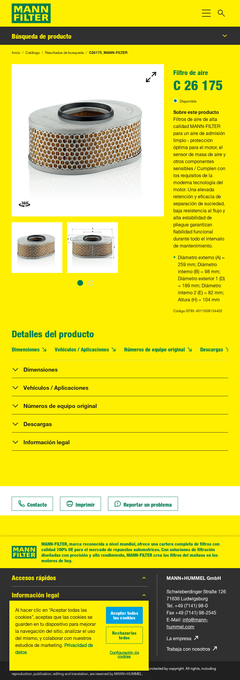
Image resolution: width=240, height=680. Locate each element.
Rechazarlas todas (124, 635)
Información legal (35, 595)
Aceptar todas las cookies (124, 615)
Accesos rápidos (34, 578)
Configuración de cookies (124, 653)
